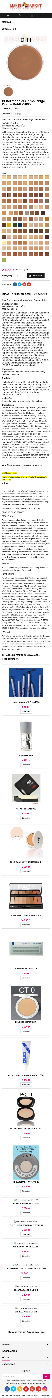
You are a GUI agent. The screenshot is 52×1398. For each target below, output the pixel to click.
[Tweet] (20, 284)
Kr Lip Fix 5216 (26, 755)
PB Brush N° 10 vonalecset (26, 1246)
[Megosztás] (15, 284)
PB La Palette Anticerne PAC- (26, 915)
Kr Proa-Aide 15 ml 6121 (26, 1311)
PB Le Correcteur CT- (26, 1022)
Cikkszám (6, 108)
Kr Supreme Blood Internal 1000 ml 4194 (26, 1268)
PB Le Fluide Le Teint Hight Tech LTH (26, 1225)
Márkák (6, 22)
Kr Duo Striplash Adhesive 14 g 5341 (26, 1075)
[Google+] (24, 284)
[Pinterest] (29, 284)
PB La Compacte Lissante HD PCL (26, 1128)
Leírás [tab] (5, 294)
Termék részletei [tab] (21, 294)
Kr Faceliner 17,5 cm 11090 (26, 1203)
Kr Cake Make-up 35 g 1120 (26, 1182)
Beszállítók (9, 28)
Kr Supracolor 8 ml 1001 (26, 1290)
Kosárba (35, 275)
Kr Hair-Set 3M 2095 (26, 809)
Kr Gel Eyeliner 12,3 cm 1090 (26, 702)
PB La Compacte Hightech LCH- (26, 862)
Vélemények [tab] (40, 294)
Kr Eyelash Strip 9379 (26, 968)
